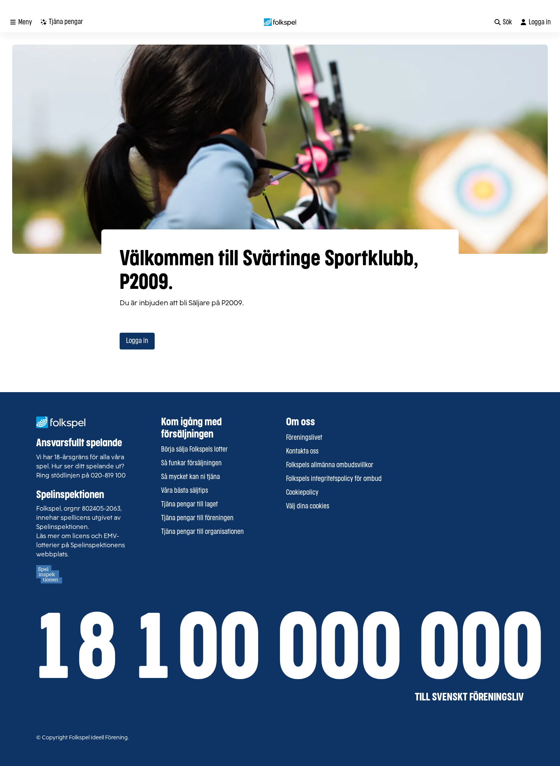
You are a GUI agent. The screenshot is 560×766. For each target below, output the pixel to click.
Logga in (137, 341)
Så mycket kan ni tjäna (190, 477)
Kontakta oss (302, 452)
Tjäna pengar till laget (189, 505)
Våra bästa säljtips (184, 491)
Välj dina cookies (307, 506)
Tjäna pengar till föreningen (197, 518)
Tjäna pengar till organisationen (202, 532)
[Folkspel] (280, 22)
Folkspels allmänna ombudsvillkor (329, 465)
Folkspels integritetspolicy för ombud (334, 479)
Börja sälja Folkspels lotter (194, 450)
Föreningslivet (304, 438)
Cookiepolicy (302, 493)
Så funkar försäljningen (191, 463)
